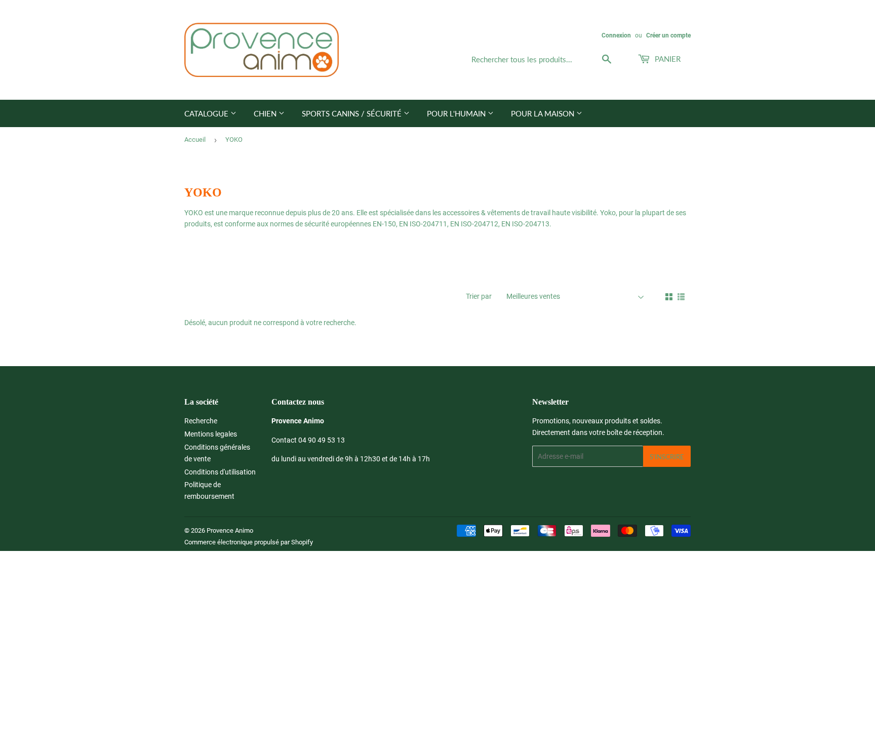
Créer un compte (668, 35)
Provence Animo (230, 530)
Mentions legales (210, 434)
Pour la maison (543, 113)
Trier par (479, 296)
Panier (667, 58)
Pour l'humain (457, 113)
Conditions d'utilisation (220, 472)
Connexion (616, 35)
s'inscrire (667, 457)
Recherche (200, 421)
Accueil (195, 139)
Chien (266, 113)
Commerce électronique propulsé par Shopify (248, 542)
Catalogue (207, 113)
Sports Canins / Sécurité (353, 113)
